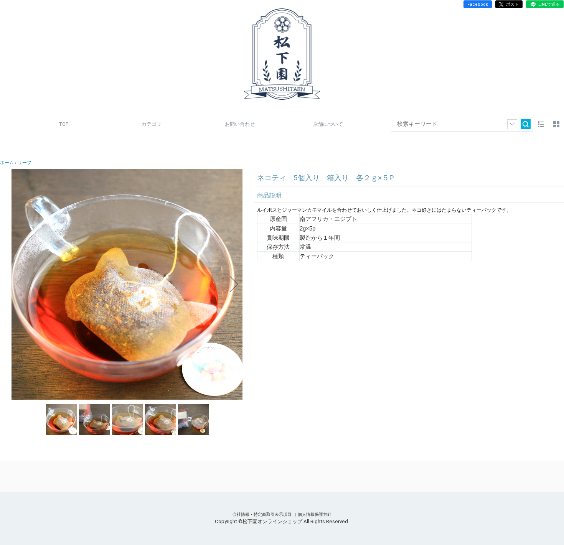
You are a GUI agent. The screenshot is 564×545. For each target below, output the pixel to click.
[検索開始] (525, 124)
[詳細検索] (512, 124)
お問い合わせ (240, 124)
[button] (20, 284)
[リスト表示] (541, 124)
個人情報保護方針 (314, 514)
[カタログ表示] (556, 124)
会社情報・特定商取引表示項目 (263, 514)
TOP (63, 124)
